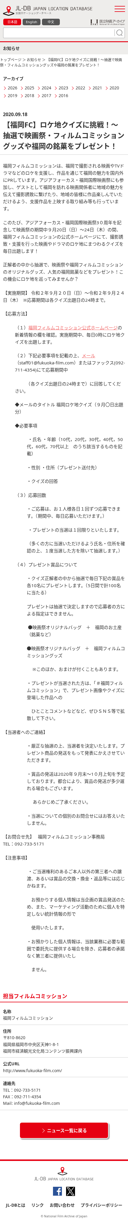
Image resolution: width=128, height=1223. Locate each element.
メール (88, 355)
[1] (118, 32)
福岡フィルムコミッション (28, 1018)
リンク (37, 1205)
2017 (46, 95)
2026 (12, 88)
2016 (63, 95)
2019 (12, 95)
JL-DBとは (15, 1205)
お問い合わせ (62, 1205)
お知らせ (34, 59)
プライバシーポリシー (101, 1205)
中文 (51, 22)
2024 (46, 88)
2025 (29, 88)
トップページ (10, 59)
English (31, 22)
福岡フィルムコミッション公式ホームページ (73, 328)
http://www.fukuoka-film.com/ (32, 1070)
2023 (63, 88)
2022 (80, 88)
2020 (114, 88)
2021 (97, 88)
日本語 (12, 22)
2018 (29, 95)
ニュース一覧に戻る (67, 1130)
